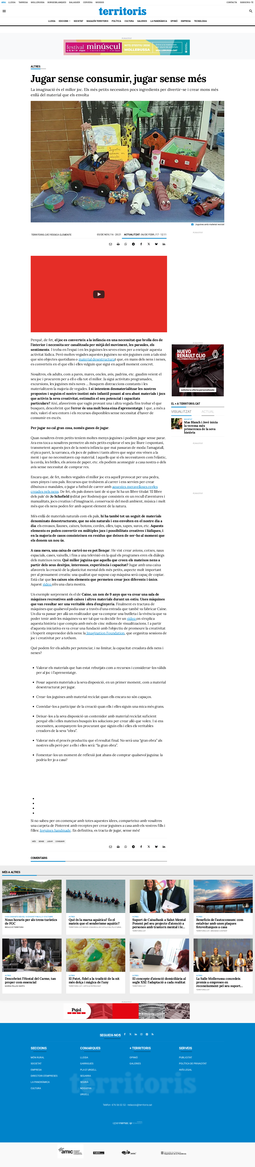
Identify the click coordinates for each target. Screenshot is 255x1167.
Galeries (135, 1063)
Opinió (134, 1057)
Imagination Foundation (105, 633)
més (34, 841)
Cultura (36, 1088)
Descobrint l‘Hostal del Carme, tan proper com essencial (30, 980)
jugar (50, 841)
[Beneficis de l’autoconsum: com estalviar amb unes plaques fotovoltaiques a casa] (223, 896)
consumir (60, 841)
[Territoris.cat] (123, 11)
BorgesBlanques (57, 2)
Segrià (84, 1082)
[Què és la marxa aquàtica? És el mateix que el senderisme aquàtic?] (95, 896)
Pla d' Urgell (88, 1069)
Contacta (232, 2)
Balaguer (74, 2)
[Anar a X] (130, 1034)
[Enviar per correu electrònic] (110, 244)
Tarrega (23, 2)
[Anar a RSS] (152, 1034)
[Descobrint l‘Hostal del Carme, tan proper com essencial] (32, 955)
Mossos (100, 2)
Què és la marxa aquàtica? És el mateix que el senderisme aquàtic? (94, 921)
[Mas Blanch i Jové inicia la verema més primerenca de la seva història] (176, 423)
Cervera (87, 2)
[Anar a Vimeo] (147, 1034)
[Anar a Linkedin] (136, 1034)
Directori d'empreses (44, 1075)
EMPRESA (36, 1069)
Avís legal (185, 1069)
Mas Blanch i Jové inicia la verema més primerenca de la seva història (201, 427)
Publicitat (185, 1057)
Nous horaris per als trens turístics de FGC (31, 921)
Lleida (11, 2)
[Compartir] (126, 244)
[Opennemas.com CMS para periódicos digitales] (127, 1122)
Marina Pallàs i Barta (15, 986)
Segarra (85, 1075)
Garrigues (86, 1063)
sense (41, 841)
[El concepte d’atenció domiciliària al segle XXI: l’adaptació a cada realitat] (159, 955)
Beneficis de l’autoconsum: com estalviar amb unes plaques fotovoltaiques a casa (219, 923)
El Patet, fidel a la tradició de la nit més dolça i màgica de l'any (94, 980)
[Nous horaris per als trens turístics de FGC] (32, 896)
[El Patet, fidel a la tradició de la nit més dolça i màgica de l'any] (95, 955)
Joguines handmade (55, 830)
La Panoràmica (40, 1082)
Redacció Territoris (14, 927)
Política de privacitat (193, 1063)
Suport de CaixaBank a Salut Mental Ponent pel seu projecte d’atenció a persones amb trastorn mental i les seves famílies (159, 925)
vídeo (47, 584)
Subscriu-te (246, 2)
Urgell (84, 1094)
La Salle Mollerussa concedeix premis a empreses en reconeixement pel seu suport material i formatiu (218, 984)
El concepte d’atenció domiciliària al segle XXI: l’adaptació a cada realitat (159, 980)
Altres (35, 66)
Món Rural (37, 1057)
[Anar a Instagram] (141, 1034)
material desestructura (97, 359)
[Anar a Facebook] (125, 1034)
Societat (36, 1063)
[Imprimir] (118, 244)
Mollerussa (37, 2)
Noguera (85, 1088)
